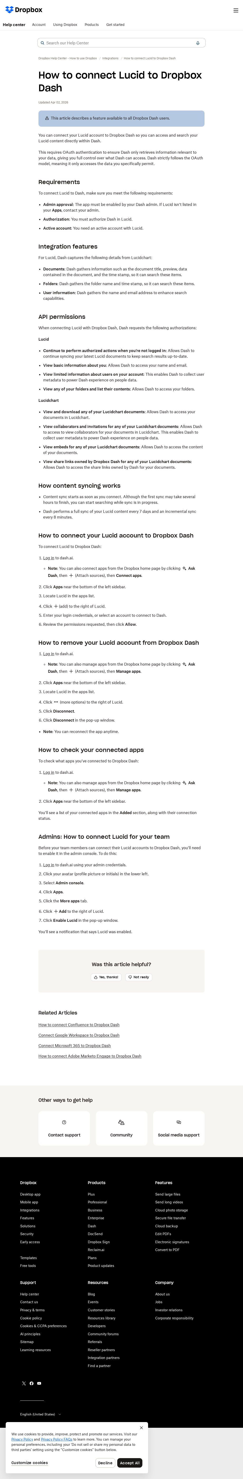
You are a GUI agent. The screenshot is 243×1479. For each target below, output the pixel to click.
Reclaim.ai (96, 1250)
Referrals (95, 1342)
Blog (91, 1294)
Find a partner (99, 1366)
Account (39, 25)
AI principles (30, 1334)
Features (27, 1218)
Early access (30, 1242)
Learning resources (35, 1350)
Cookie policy (31, 1318)
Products (92, 25)
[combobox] (121, 43)
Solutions (27, 1226)
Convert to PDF (167, 1250)
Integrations (29, 1210)
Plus (91, 1194)
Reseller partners (101, 1350)
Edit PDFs (163, 1234)
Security (26, 1234)
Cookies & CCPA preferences (43, 1326)
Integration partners (104, 1358)
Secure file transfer (170, 1218)
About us (162, 1294)
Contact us (29, 1302)
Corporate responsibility (174, 1318)
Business (95, 1210)
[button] (42, 43)
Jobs (158, 1302)
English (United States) (37, 1414)
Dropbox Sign (99, 1242)
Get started (115, 25)
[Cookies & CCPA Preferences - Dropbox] (77, 1447)
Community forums (103, 1334)
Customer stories (101, 1310)
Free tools (28, 1266)
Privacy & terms (32, 1310)
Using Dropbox (65, 25)
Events (93, 1302)
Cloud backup (166, 1226)
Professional (97, 1202)
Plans (92, 1258)
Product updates (101, 1266)
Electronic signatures (172, 1242)
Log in (48, 558)
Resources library (101, 1318)
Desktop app (30, 1194)
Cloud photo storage (171, 1210)
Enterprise (96, 1218)
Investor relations (168, 1310)
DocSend (95, 1234)
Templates (28, 1258)
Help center (14, 24)
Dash (92, 1226)
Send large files (167, 1194)
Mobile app (29, 1202)
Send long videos (169, 1202)
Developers (97, 1326)
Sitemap (27, 1342)
